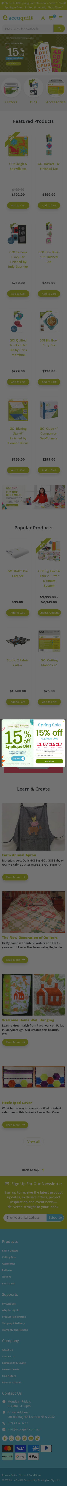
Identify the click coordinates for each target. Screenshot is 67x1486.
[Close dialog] (63, 721)
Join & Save (49, 761)
